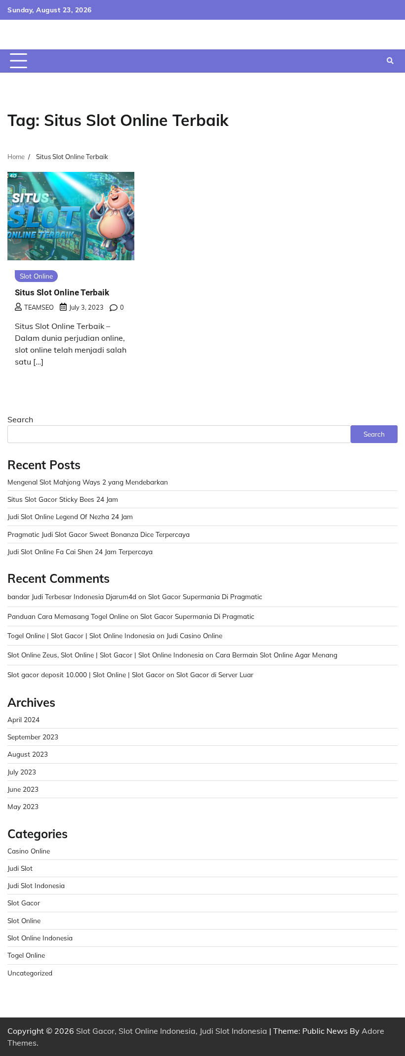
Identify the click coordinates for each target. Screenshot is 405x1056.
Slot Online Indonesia (40, 938)
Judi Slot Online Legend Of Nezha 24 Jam (70, 516)
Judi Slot (20, 868)
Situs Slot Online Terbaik (62, 292)
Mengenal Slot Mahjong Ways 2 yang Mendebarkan (87, 482)
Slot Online (36, 276)
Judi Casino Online (194, 635)
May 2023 (23, 806)
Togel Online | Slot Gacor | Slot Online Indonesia (81, 635)
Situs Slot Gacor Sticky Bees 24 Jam (62, 499)
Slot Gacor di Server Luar (214, 674)
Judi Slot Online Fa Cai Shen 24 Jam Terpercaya (80, 551)
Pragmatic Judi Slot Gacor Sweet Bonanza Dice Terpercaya (98, 534)
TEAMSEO (39, 307)
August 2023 (27, 754)
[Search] (390, 60)
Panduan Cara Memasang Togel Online (67, 616)
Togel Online (26, 955)
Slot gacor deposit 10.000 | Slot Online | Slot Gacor (85, 674)
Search (20, 419)
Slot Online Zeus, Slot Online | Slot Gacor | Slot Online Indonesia (105, 654)
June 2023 (23, 789)
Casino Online (28, 851)
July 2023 (21, 772)
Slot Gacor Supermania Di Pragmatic (205, 596)
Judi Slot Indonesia (36, 885)
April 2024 (23, 719)
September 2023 (32, 736)
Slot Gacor (23, 902)
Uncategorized (29, 973)
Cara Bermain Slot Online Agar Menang (276, 654)
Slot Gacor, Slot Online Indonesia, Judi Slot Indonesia (171, 1031)
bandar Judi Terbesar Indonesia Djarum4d (71, 596)
